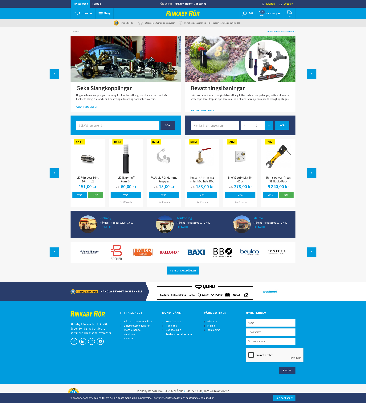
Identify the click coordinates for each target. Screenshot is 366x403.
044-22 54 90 (194, 391)
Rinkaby (179, 3)
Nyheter (128, 338)
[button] (104, 13)
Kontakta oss (173, 321)
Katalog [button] (270, 3)
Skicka (287, 370)
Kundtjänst (130, 334)
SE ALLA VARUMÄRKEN (183, 270)
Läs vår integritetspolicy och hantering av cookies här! (183, 398)
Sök (167, 125)
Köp (95, 195)
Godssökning (173, 330)
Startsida (75, 31)
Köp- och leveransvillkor (138, 321)
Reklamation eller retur (179, 334)
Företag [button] (96, 3)
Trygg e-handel (132, 330)
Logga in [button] (288, 3)
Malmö (189, 3)
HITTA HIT (106, 227)
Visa (79, 195)
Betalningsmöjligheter (137, 325)
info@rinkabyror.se (216, 391)
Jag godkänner (284, 398)
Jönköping (200, 3)
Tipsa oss (171, 325)
